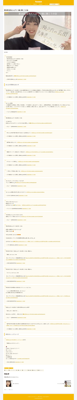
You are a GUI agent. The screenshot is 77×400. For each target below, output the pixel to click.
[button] (58, 4)
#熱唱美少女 (11, 259)
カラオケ (20, 370)
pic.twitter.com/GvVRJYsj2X (54, 241)
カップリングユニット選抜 (13, 370)
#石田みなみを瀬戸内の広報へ (41, 241)
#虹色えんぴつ (38, 151)
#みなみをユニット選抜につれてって (27, 241)
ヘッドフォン (25, 370)
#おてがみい (18, 205)
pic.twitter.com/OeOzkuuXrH (39, 314)
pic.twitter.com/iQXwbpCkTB (23, 358)
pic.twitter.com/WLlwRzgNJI (30, 75)
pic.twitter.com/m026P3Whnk (12, 108)
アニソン (6, 370)
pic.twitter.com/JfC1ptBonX (29, 325)
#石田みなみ (18, 75)
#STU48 (22, 75)
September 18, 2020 (21, 317)
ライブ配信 (11, 368)
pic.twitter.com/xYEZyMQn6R (36, 216)
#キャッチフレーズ (19, 339)
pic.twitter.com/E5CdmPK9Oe (40, 205)
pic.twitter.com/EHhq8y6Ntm (33, 161)
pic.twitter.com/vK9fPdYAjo (19, 259)
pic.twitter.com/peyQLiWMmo (38, 192)
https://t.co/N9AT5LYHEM (31, 258)
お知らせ (6, 368)
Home (29, 396)
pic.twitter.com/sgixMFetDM (32, 142)
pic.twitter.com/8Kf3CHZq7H (46, 123)
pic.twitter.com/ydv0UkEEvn (47, 151)
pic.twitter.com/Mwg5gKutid (30, 182)
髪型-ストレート (41, 370)
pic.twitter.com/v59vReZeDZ (12, 297)
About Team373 (46, 396)
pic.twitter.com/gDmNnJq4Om (36, 171)
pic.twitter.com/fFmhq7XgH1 (12, 93)
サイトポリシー (34, 396)
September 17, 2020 (22, 79)
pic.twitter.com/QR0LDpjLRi (46, 132)
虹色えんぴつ (35, 370)
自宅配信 (30, 370)
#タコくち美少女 (12, 277)
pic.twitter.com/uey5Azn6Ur (22, 277)
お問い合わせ (40, 396)
